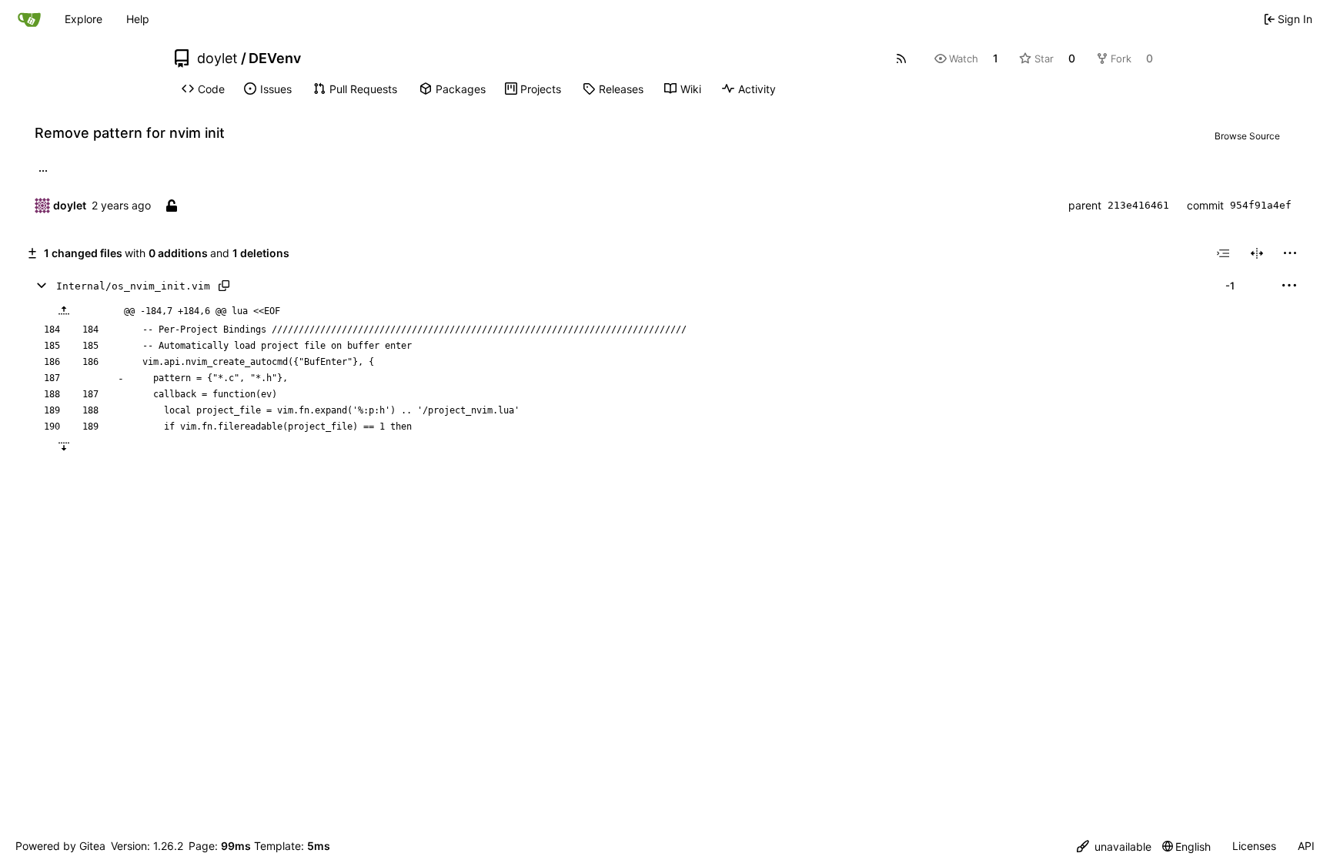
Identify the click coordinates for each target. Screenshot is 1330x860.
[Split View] (1256, 253)
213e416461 (1138, 205)
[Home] (29, 19)
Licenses (1254, 845)
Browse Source (1247, 136)
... (43, 169)
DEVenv (275, 58)
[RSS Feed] (901, 58)
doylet (217, 58)
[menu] (1290, 253)
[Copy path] (224, 285)
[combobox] (1223, 253)
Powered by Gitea (60, 845)
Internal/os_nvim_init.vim (133, 286)
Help (137, 18)
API (1306, 845)
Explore (83, 18)
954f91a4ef (1261, 205)
